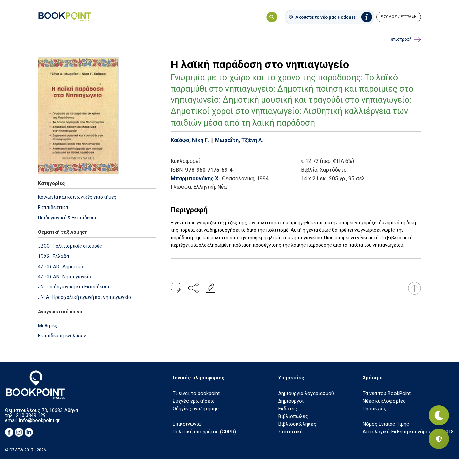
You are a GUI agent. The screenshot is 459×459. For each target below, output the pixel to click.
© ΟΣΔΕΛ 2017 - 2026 (25, 450)
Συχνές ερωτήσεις (194, 401)
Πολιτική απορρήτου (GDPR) (204, 432)
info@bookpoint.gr (39, 420)
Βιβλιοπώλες (293, 416)
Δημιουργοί (291, 401)
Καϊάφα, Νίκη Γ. (190, 140)
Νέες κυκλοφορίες (384, 401)
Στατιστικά (290, 432)
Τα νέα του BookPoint (387, 393)
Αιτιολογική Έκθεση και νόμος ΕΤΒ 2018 (408, 432)
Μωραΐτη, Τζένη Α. (239, 140)
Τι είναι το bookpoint (196, 393)
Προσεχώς (374, 409)
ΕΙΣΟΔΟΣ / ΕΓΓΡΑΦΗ (399, 17)
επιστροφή (401, 39)
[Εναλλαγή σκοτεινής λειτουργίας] (439, 415)
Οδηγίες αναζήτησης (196, 409)
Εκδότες (287, 409)
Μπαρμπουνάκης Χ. (195, 178)
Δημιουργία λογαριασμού (306, 393)
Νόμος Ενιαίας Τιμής (386, 424)
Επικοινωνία (187, 424)
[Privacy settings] (439, 439)
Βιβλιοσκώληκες (297, 424)
